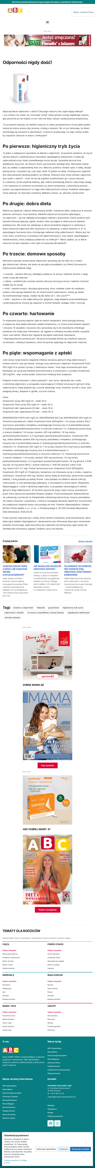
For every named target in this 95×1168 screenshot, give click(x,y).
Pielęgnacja (6, 988)
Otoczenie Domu (54, 1063)
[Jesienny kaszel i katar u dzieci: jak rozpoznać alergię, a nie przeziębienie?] (17, 554)
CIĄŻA (5, 944)
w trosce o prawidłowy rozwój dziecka (45, 612)
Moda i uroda (7, 965)
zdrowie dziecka (12, 617)
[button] (48, 22)
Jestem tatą (6, 1030)
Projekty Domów (54, 1066)
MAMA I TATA (9, 1006)
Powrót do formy (8, 1016)
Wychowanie (53, 988)
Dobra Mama (52, 1052)
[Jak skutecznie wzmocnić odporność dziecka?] (48, 554)
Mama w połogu (54, 965)
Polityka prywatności (55, 1116)
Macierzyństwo (8, 1019)
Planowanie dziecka (10, 954)
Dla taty (50, 1023)
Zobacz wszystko (9, 950)
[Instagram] (57, 1123)
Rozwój (50, 985)
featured (41, 607)
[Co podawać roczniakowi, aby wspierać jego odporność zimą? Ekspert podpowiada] (78, 554)
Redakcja (51, 1105)
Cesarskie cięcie (54, 957)
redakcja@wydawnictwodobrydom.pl (62, 1097)
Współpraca (52, 1109)
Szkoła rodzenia (8, 968)
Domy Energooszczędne (57, 1055)
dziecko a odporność (23, 607)
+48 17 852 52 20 (57, 1093)
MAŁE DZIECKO (55, 975)
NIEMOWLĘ (8, 975)
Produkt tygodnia (54, 1026)
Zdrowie (5, 996)
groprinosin (53, 607)
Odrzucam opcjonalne (46, 1149)
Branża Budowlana (9, 1100)
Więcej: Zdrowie (85, 541)
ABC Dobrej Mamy (54, 1048)
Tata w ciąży (7, 1023)
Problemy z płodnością (11, 957)
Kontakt (50, 1113)
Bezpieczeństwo (8, 999)
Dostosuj (64, 1149)
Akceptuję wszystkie (80, 1149)
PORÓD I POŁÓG (55, 944)
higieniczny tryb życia (73, 607)
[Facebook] (51, 1123)
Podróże (51, 996)
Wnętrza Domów (54, 1073)
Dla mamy (51, 1019)
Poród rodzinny (8, 1026)
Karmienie (6, 985)
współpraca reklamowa (78, 612)
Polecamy (51, 1030)
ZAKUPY (52, 1006)
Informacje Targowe (10, 1097)
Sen (3, 992)
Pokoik (50, 992)
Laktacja (51, 968)
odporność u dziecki (14, 612)
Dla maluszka (52, 1016)
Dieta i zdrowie (8, 961)
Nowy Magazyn (53, 1059)
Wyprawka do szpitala (56, 961)
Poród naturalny (53, 954)
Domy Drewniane (9, 1114)
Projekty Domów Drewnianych (59, 1070)
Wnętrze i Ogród (8, 1118)
